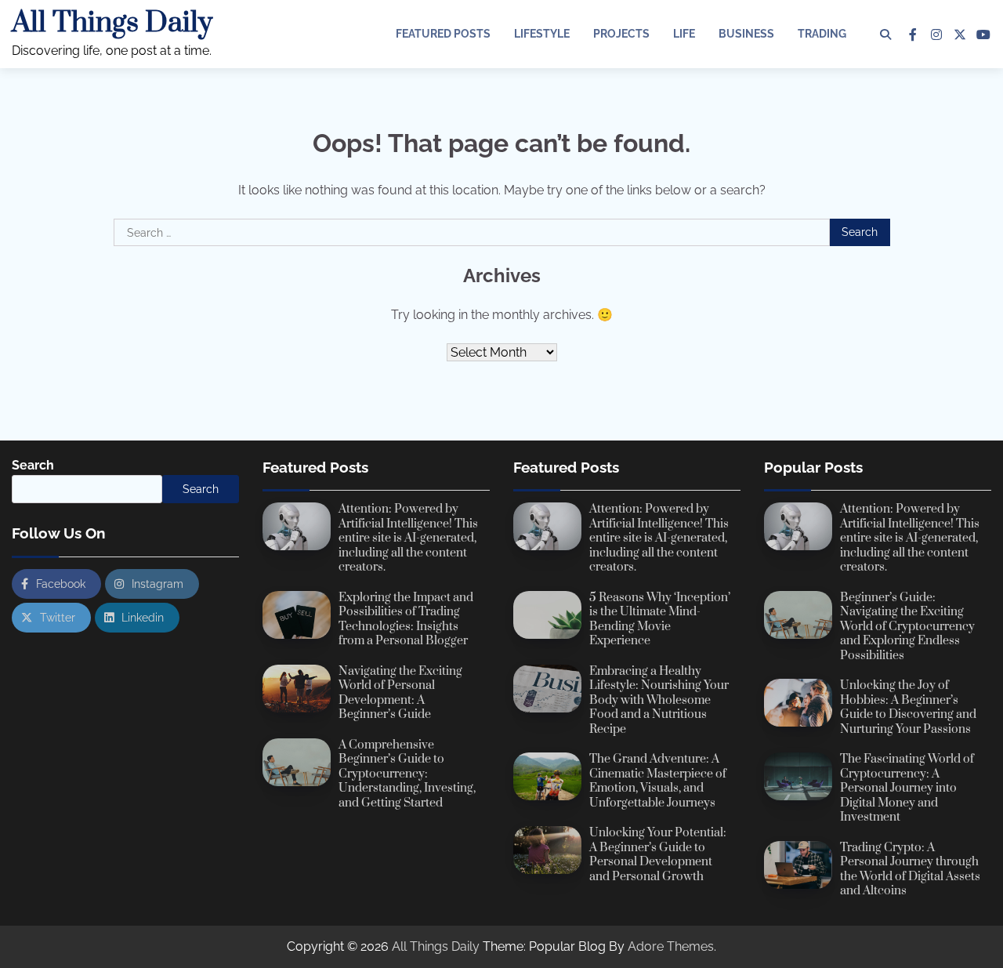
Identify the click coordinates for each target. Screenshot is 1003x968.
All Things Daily (112, 23)
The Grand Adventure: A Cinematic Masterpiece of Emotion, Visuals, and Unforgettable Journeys (657, 781)
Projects (621, 33)
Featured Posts (443, 33)
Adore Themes (671, 946)
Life (684, 33)
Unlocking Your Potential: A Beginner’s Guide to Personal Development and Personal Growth (657, 854)
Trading (822, 33)
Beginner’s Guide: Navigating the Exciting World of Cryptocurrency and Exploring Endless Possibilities (907, 626)
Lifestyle (542, 33)
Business (746, 33)
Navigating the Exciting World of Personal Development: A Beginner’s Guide (400, 693)
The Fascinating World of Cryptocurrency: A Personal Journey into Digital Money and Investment (907, 788)
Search (33, 465)
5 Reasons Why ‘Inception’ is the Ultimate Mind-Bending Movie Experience (659, 619)
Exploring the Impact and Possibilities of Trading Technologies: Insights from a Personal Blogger (406, 619)
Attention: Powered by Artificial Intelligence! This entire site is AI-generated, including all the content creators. (408, 538)
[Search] (885, 34)
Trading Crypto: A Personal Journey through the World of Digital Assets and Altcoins (910, 869)
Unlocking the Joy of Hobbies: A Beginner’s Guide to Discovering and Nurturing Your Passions (908, 707)
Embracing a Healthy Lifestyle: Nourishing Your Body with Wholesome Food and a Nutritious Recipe (659, 700)
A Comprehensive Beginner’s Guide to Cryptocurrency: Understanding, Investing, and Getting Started (407, 774)
